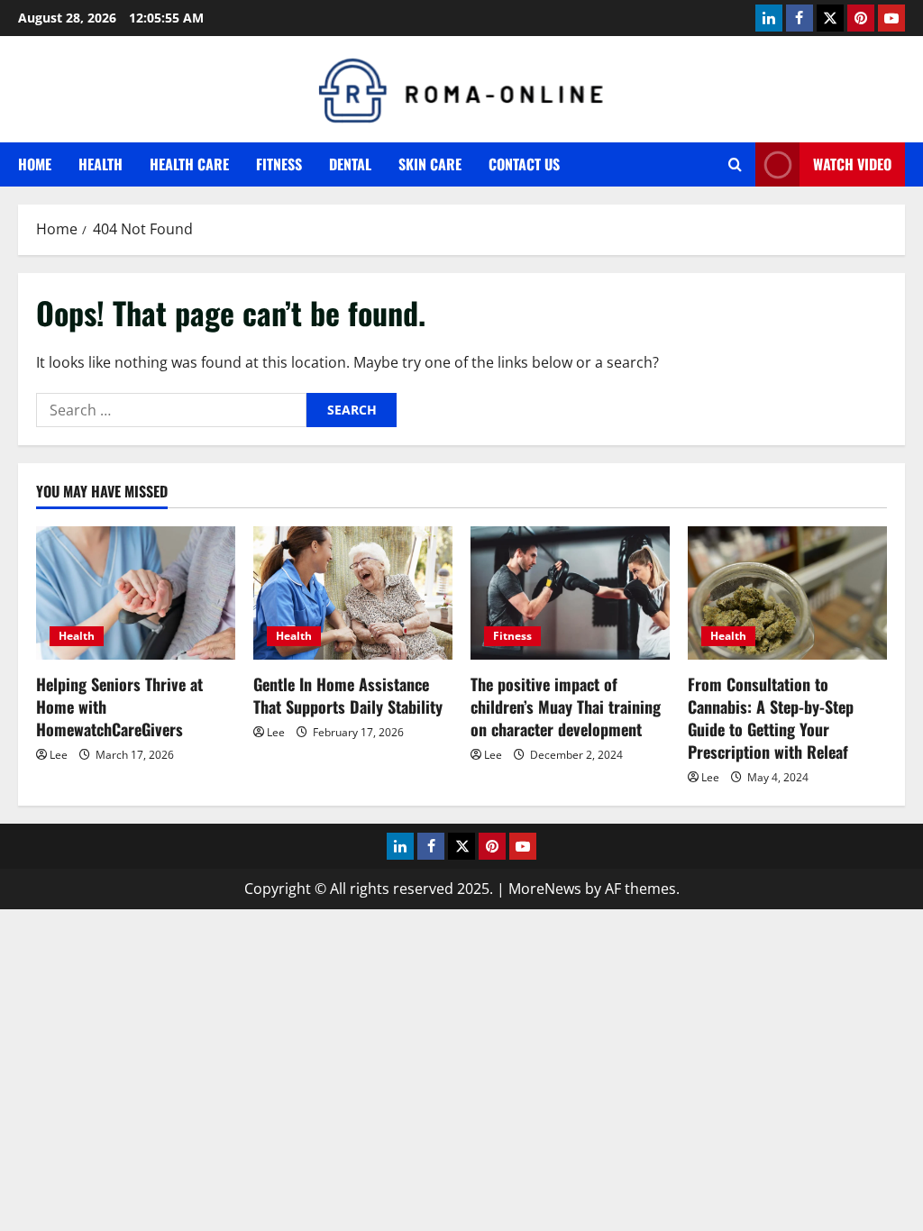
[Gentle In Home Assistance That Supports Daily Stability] (352, 592)
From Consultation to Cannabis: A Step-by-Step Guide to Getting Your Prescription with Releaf (771, 718)
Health (100, 164)
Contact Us (524, 164)
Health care (189, 164)
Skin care (430, 164)
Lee (59, 754)
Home (34, 164)
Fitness (279, 164)
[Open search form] (735, 164)
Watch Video (852, 164)
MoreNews (544, 888)
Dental (350, 164)
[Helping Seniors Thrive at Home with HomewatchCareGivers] (135, 592)
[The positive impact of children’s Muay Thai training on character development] (570, 592)
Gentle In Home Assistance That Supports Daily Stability (348, 695)
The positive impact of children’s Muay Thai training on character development (566, 706)
